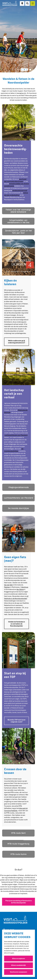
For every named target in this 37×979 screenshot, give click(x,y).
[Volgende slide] (26, 69)
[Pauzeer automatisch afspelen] (24, 69)
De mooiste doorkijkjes (13, 450)
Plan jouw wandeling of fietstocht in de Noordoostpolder (18, 902)
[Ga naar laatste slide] (22, 69)
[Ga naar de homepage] (9, 3)
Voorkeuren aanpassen (18, 972)
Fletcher (7, 587)
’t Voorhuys (24, 587)
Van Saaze (20, 589)
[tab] (30, 69)
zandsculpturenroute (19, 190)
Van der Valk (8, 585)
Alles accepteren (18, 959)
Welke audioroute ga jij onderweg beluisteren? (16, 342)
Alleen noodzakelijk (18, 965)
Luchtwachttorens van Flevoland (16, 435)
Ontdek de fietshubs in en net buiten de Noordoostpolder (16, 624)
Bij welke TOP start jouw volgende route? (16, 721)
